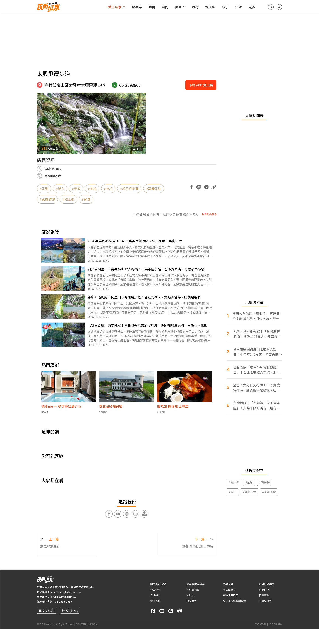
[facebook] (153, 611)
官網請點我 (52, 175)
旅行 (195, 6)
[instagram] (179, 611)
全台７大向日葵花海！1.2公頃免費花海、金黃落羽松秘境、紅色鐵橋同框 (257, 387)
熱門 (165, 6)
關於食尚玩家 (158, 584)
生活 (238, 6)
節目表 (190, 595)
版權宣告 (191, 601)
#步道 (76, 188)
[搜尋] (271, 7)
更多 (251, 6)
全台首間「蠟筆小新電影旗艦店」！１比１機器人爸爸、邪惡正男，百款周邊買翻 (256, 370)
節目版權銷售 (266, 584)
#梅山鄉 (68, 199)
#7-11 (233, 492)
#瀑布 (60, 188)
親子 (225, 6)
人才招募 (155, 595)
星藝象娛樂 (265, 601)
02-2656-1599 (63, 601)
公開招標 (264, 590)
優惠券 (137, 6)
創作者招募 (192, 590)
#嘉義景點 (153, 188)
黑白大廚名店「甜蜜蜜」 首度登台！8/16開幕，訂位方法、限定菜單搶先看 (256, 316)
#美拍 (92, 188)
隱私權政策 (229, 590)
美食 (178, 6)
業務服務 (228, 584)
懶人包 (210, 6)
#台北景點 (249, 492)
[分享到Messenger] (206, 187)
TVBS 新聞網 (276, 624)
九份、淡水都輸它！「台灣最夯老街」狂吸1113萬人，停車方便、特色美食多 (256, 334)
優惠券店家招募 (195, 584)
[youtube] (162, 611)
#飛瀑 (86, 199)
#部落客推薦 (129, 188)
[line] (171, 611)
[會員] (279, 7)
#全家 (249, 482)
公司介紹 (155, 590)
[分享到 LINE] (199, 187)
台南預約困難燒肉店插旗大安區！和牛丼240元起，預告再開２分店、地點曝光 (257, 352)
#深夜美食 (269, 492)
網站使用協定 (230, 595)
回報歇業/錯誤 (209, 214)
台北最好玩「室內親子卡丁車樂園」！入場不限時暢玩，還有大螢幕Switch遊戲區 (256, 405)
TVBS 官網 (260, 624)
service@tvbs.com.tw (63, 597)
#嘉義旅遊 (47, 199)
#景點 (44, 188)
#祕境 (108, 188)
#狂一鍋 (234, 482)
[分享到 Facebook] (191, 187)
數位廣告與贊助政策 (234, 601)
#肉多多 (264, 482)
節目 (151, 6)
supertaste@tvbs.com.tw (65, 592)
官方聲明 (264, 595)
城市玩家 (114, 6)
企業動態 (155, 601)
